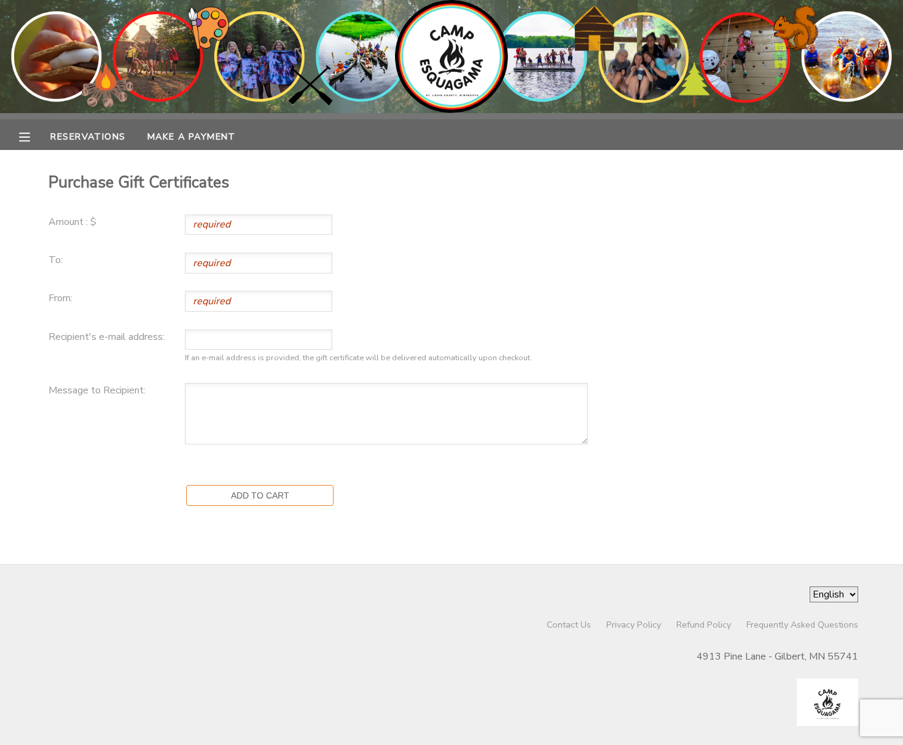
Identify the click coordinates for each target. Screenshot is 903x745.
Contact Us (569, 624)
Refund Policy (703, 624)
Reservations (87, 136)
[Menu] (34, 135)
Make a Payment (191, 136)
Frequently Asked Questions (802, 624)
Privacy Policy (633, 624)
